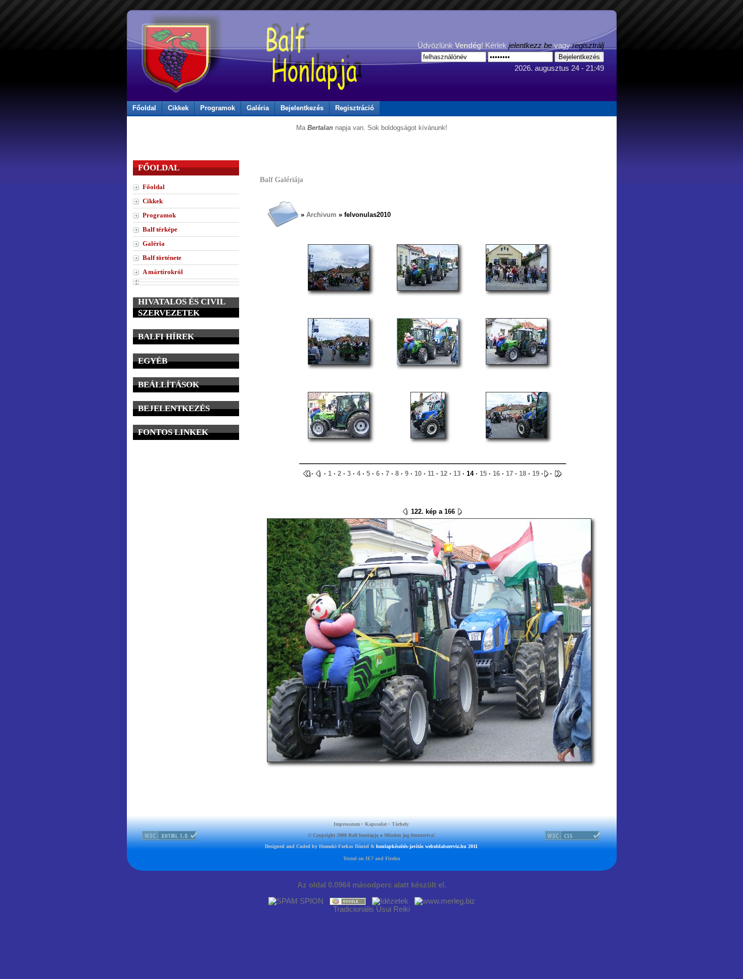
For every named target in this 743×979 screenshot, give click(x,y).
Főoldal (144, 108)
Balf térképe (160, 229)
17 (509, 473)
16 (496, 473)
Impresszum (347, 824)
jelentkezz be (530, 45)
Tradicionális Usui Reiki (371, 909)
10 (418, 473)
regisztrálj (588, 45)
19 (535, 473)
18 (522, 473)
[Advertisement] (186, 511)
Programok (217, 108)
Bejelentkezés (302, 108)
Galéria (258, 108)
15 (483, 473)
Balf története (162, 257)
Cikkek (178, 108)
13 (456, 473)
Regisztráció (354, 108)
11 (431, 473)
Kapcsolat (376, 824)
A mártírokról (163, 272)
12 (443, 473)
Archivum (321, 214)
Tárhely (400, 824)
